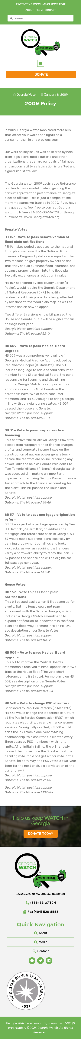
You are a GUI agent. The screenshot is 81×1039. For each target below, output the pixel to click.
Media (39, 9)
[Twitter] (40, 960)
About (29, 9)
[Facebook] (32, 960)
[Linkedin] (49, 960)
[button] (40, 63)
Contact (50, 9)
